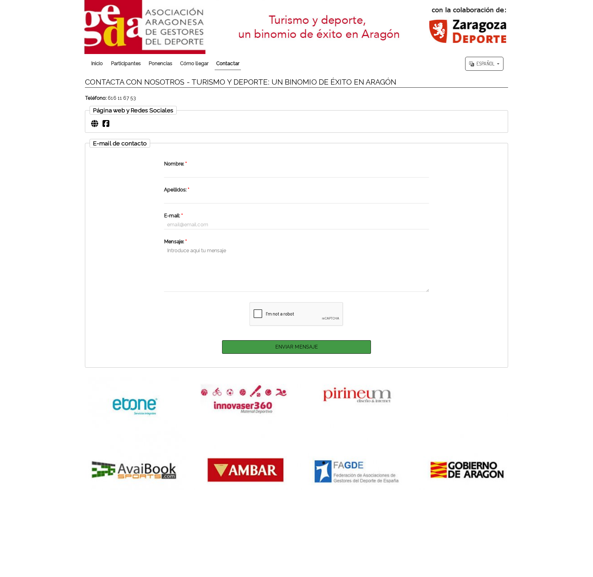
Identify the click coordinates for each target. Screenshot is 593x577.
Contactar (227, 63)
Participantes (126, 63)
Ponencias (160, 63)
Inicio (97, 63)
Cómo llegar (194, 63)
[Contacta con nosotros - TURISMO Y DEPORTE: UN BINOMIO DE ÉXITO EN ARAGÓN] (296, 27)
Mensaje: (175, 242)
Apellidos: (176, 190)
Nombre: (175, 164)
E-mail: (173, 216)
